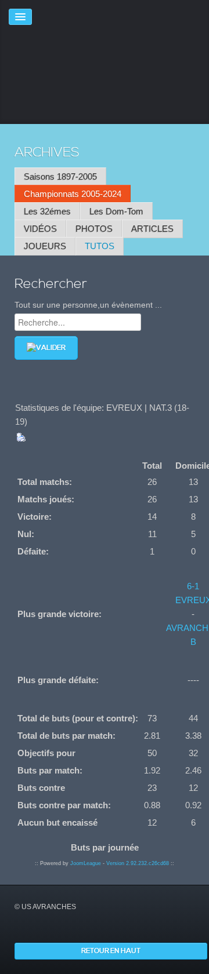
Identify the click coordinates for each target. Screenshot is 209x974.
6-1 (193, 586)
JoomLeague (85, 863)
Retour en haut (110, 951)
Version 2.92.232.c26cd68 (137, 863)
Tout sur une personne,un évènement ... (88, 304)
